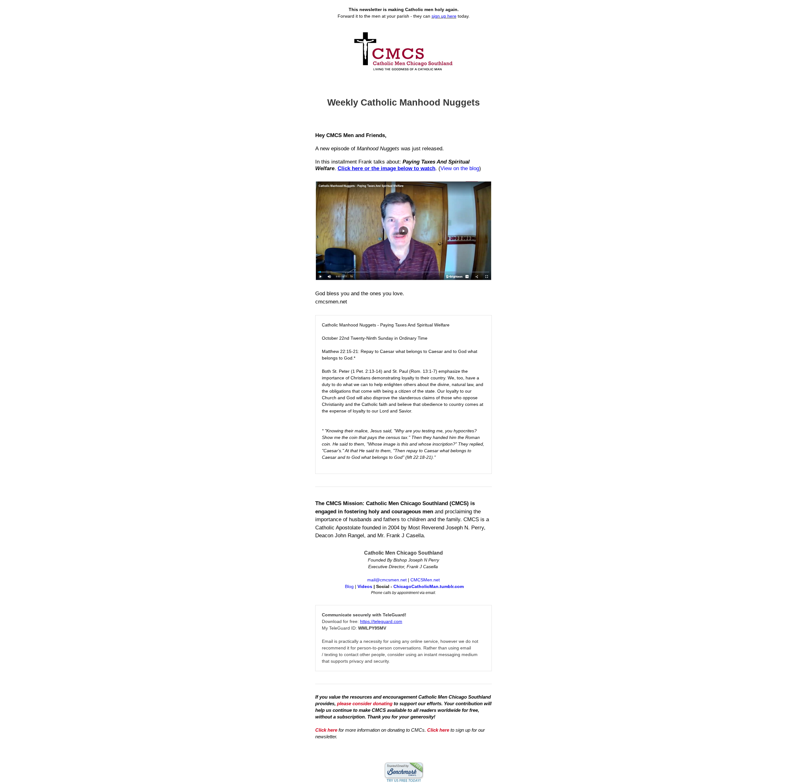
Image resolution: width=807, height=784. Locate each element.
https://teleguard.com (381, 621)
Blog (349, 586)
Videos (364, 586)
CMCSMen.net (425, 579)
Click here (326, 730)
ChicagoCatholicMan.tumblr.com (428, 586)
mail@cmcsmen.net (387, 579)
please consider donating (364, 703)
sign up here (444, 16)
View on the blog (459, 168)
